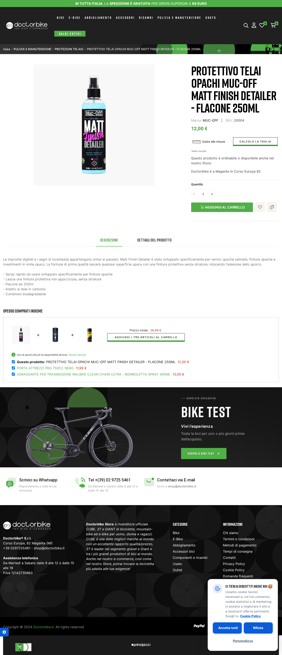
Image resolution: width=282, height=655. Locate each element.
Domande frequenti (238, 576)
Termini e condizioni (238, 539)
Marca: (196, 120)
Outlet (177, 570)
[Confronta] (272, 207)
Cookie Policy (234, 570)
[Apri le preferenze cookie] (4, 632)
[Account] (254, 26)
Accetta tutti (228, 628)
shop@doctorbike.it (49, 548)
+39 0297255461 (16, 548)
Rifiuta (258, 628)
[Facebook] (8, 587)
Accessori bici (184, 551)
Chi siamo (230, 533)
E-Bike (178, 539)
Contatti (229, 558)
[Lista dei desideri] (261, 25)
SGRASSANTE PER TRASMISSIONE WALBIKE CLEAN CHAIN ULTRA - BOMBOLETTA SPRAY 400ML (94, 374)
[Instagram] (22, 587)
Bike (176, 533)
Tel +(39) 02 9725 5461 (109, 480)
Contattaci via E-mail (176, 480)
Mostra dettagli (77, 354)
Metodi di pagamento (240, 545)
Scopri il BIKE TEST (201, 453)
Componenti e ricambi (190, 558)
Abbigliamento (184, 545)
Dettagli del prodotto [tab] (154, 239)
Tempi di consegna (237, 551)
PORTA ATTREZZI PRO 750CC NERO (45, 368)
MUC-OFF (210, 120)
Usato (177, 564)
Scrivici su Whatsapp (38, 480)
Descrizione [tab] (109, 239)
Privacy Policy (234, 564)
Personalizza (243, 641)
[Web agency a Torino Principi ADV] (141, 644)
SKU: (229, 120)
